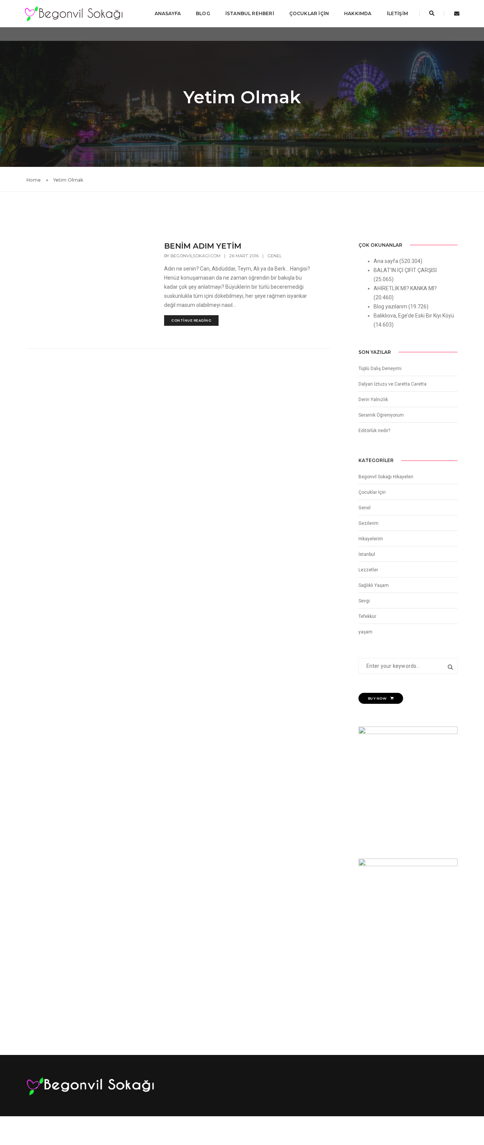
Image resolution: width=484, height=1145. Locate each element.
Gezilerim (368, 523)
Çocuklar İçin (309, 13)
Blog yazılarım (390, 306)
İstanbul (366, 554)
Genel (274, 255)
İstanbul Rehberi (249, 13)
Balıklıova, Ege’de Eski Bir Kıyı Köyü (414, 316)
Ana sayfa (386, 261)
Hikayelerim (370, 538)
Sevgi (364, 601)
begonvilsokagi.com (195, 255)
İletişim (397, 13)
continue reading (191, 320)
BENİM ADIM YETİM (202, 245)
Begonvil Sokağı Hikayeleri (385, 476)
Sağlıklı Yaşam (373, 585)
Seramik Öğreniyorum (381, 415)
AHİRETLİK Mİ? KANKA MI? (405, 288)
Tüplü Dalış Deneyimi (380, 368)
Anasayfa (168, 13)
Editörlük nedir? (374, 430)
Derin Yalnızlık (373, 399)
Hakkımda (357, 13)
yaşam (365, 632)
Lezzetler (368, 569)
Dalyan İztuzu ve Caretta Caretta (392, 384)
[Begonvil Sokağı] (74, 13)
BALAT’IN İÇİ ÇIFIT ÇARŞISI (405, 270)
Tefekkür (367, 616)
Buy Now (377, 698)
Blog (203, 13)
